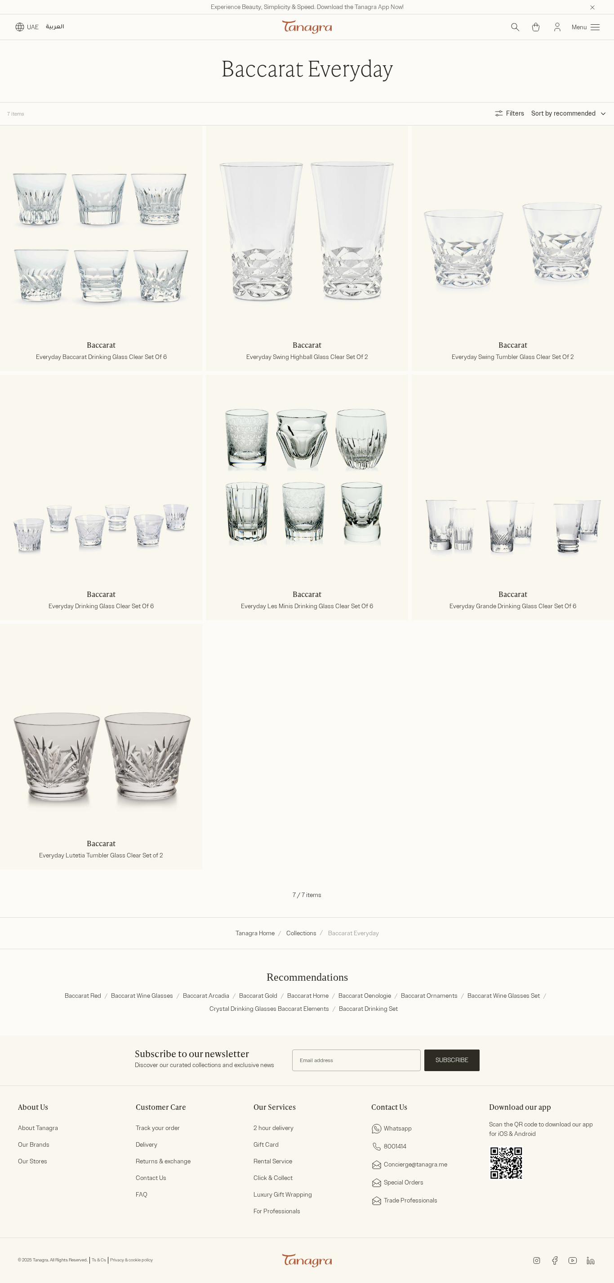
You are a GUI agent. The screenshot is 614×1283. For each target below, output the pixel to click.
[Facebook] (554, 1260)
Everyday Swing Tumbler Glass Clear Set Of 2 (513, 357)
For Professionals (277, 1211)
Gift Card (266, 1144)
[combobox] (580, 113)
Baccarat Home (308, 995)
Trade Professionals (410, 1200)
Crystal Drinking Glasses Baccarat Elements (269, 1009)
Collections (301, 933)
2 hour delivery (274, 1128)
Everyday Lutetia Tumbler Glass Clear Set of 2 (101, 856)
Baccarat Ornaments (429, 995)
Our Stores (32, 1161)
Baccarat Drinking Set (368, 1009)
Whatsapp (398, 1128)
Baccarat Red (83, 995)
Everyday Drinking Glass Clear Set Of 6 (101, 606)
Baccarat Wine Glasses (142, 995)
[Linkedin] (590, 1260)
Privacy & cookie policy (131, 1260)
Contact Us (151, 1178)
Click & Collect (273, 1178)
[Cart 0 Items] (535, 27)
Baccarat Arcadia (206, 995)
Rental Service (273, 1161)
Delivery (146, 1144)
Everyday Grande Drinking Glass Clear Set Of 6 (512, 606)
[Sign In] (557, 27)
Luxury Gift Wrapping (283, 1194)
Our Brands (33, 1144)
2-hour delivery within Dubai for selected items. (307, 7)
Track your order (158, 1128)
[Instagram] (536, 1260)
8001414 (395, 1146)
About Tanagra (38, 1128)
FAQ (141, 1194)
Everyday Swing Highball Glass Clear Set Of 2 (307, 357)
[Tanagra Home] (307, 27)
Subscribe (452, 1060)
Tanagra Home (255, 933)
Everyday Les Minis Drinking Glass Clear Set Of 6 (307, 606)
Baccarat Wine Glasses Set (503, 995)
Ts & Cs (99, 1260)
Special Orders (403, 1182)
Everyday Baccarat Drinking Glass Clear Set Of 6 (101, 357)
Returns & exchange (163, 1161)
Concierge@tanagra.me (415, 1164)
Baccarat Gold (258, 995)
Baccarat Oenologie (364, 995)
